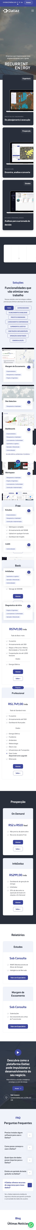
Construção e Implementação (14, 487)
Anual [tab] (25, 493)
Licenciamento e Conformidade (15, 440)
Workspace (9, 473)
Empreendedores (11, 371)
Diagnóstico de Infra (13, 605)
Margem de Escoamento (15, 366)
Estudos (8, 510)
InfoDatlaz (9, 571)
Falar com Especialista (18, 978)
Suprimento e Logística (13, 443)
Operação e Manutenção (13, 447)
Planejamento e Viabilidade (14, 374)
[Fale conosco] (31, 1225)
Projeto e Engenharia (12, 378)
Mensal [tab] (11, 493)
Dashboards (10, 429)
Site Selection (10, 401)
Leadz (7, 544)
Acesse (28, 2)
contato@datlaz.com (10, 2)
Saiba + (18, 678)
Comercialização (11, 450)
